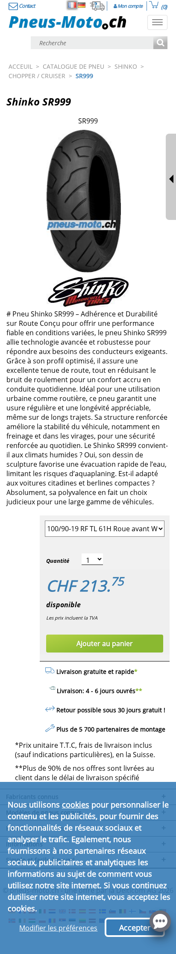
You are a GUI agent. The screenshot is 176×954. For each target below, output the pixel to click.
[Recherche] (160, 43)
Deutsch (81, 5)
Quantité (57, 561)
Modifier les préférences (58, 928)
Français (72, 5)
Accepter (134, 927)
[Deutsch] (81, 5)
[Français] (72, 5)
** (138, 691)
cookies (75, 804)
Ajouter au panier (104, 643)
